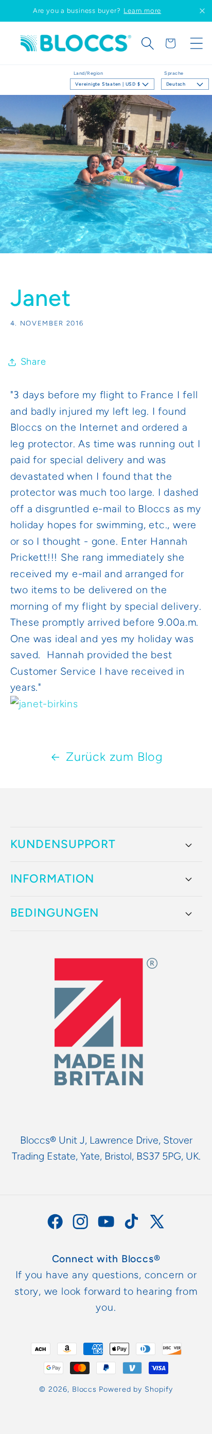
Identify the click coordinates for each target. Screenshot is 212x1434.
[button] (147, 43)
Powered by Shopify (135, 1389)
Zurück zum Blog (114, 756)
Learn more (142, 10)
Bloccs (84, 1389)
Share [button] (33, 361)
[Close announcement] (202, 11)
